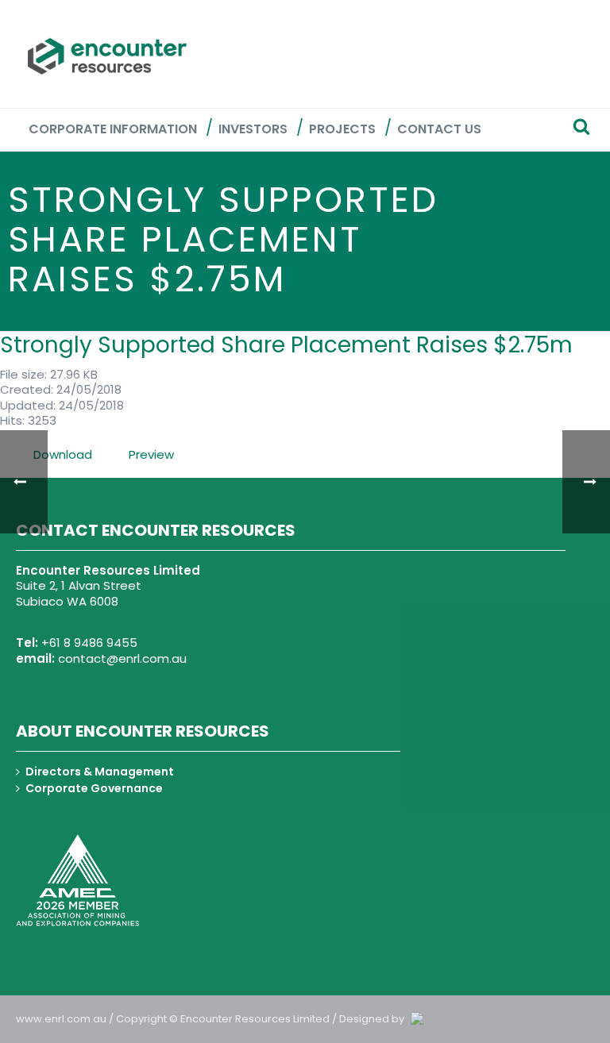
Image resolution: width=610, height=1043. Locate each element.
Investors (253, 129)
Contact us (439, 129)
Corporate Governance (94, 788)
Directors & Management (99, 771)
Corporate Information (113, 129)
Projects (342, 129)
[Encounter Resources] (107, 56)
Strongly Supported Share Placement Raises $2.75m (286, 344)
